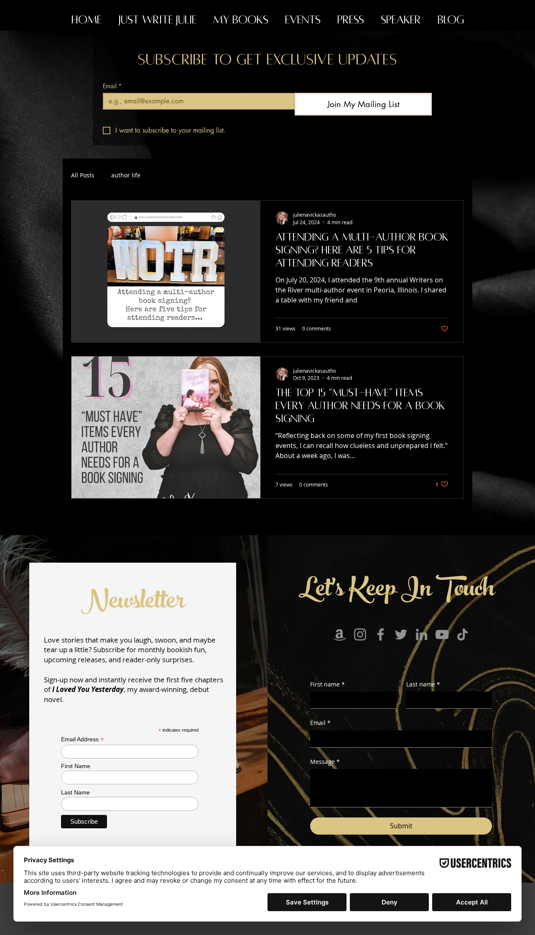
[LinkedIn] (421, 634)
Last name (423, 684)
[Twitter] (401, 634)
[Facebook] (380, 634)
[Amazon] (339, 634)
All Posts (82, 175)
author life (125, 175)
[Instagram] (360, 634)
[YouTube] (442, 634)
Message (325, 762)
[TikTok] (462, 634)
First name (327, 684)
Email (112, 86)
